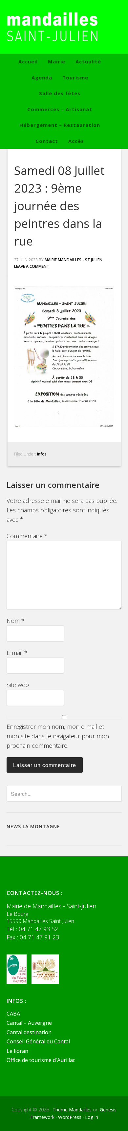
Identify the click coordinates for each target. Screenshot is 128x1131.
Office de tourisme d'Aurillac (41, 1060)
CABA (13, 1013)
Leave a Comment (31, 266)
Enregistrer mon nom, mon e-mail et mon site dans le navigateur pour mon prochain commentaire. (58, 736)
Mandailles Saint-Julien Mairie (64, 27)
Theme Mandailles (72, 1109)
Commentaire (27, 536)
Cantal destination (29, 1032)
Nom (16, 621)
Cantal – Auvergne (29, 1022)
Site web (18, 685)
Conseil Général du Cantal (38, 1041)
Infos (42, 454)
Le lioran (17, 1050)
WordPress (69, 1117)
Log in (91, 1117)
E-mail (17, 653)
